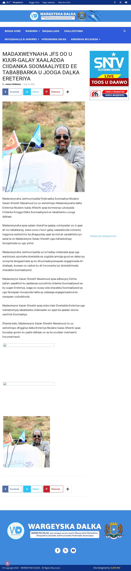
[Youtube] (126, 2)
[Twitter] (120, 2)
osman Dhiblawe (13, 84)
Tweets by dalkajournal (103, 236)
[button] (124, 31)
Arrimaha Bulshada (84, 39)
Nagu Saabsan (48, 2)
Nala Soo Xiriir (64, 2)
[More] (68, 91)
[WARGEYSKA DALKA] (65, 16)
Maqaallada (50, 31)
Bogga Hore (34, 2)
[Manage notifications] (7, 563)
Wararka (31, 31)
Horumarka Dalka (54, 39)
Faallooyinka (73, 31)
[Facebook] (114, 2)
